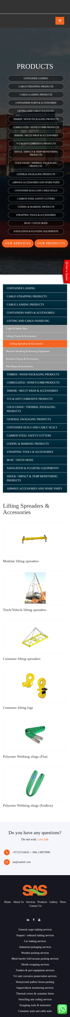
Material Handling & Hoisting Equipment (28, 351)
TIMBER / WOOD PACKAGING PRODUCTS (36, 119)
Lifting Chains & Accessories (21, 336)
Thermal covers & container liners (35, 993)
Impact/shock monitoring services (35, 987)
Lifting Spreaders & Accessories (26, 343)
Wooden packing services (35, 952)
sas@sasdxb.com (21, 862)
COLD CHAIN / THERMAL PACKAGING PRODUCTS (36, 164)
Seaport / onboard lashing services (35, 935)
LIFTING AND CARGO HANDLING (36, 111)
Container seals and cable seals (35, 1011)
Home (7, 902)
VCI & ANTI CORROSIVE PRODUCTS (36, 143)
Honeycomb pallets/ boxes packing (35, 982)
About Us (18, 902)
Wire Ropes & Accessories (19, 366)
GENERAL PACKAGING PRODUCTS (36, 174)
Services (30, 902)
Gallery (53, 902)
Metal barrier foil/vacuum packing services (35, 958)
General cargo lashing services (35, 929)
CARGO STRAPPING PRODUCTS (35, 86)
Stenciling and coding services (35, 999)
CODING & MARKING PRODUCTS (36, 207)
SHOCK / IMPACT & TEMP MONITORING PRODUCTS (36, 153)
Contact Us (35, 905)
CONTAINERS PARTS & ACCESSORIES (36, 103)
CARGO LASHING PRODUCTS (36, 94)
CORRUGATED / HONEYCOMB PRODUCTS (36, 127)
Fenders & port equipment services (35, 970)
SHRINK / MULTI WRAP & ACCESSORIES (36, 135)
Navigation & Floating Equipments (36, 231)
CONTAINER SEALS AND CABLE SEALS (36, 190)
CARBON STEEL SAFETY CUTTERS (36, 198)
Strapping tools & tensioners (35, 1005)
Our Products (51, 243)
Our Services (18, 243)
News (63, 902)
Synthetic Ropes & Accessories (22, 358)
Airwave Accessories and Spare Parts (36, 182)
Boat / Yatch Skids (36, 223)
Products (42, 902)
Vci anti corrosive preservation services (35, 976)
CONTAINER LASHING (36, 78)
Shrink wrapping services (35, 964)
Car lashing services (35, 941)
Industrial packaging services (35, 947)
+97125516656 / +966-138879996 (31, 852)
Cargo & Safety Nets (16, 328)
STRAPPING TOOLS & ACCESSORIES (36, 215)
